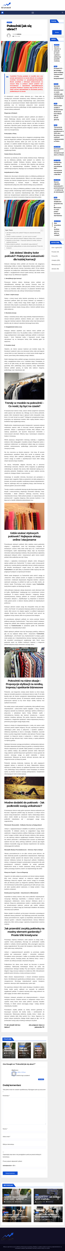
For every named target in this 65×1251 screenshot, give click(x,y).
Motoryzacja (55, 264)
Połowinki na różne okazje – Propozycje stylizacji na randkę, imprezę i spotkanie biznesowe (23, 241)
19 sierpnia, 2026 (10, 1201)
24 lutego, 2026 (41, 1201)
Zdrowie (54, 268)
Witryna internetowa (8, 1144)
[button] (62, 12)
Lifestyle (9, 22)
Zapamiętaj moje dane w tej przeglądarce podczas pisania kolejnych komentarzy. (22, 1156)
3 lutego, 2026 (41, 1219)
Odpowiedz (41, 1079)
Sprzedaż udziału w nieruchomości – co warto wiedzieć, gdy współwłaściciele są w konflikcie (59, 92)
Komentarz (6, 1095)
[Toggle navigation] (33, 12)
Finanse (54, 252)
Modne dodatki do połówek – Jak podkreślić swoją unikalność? (22, 244)
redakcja (18, 34)
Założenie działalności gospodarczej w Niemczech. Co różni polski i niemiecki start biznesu (58, 207)
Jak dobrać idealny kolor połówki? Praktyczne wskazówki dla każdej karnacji (23, 233)
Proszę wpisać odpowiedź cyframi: (12, 1161)
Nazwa (5, 1129)
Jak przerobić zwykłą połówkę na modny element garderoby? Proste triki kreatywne (24, 247)
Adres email (6, 1136)
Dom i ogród (57, 146)
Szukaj (53, 21)
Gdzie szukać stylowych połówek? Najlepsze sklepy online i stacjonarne (24, 238)
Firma (55, 66)
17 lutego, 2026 (9, 1219)
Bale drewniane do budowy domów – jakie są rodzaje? (57, 229)
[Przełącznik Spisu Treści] (41, 230)
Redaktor (50, 1201)
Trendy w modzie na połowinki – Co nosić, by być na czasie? (21, 236)
